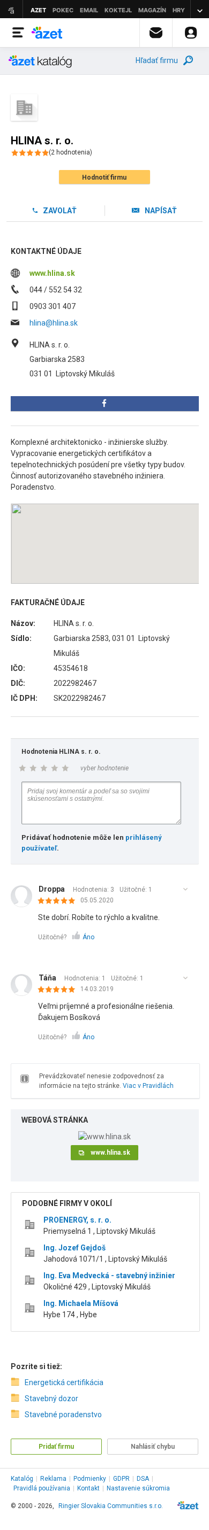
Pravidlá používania (41, 1488)
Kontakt (88, 1488)
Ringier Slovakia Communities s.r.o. (110, 1506)
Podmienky (89, 1478)
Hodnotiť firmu (104, 177)
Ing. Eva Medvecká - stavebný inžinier (109, 1275)
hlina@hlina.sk (53, 323)
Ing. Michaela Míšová (80, 1303)
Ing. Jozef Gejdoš (74, 1247)
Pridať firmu (56, 1446)
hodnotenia (70, 152)
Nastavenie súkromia (138, 1488)
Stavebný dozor (51, 1398)
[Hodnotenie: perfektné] (59, 901)
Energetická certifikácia (64, 1382)
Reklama (53, 1478)
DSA (143, 1478)
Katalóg (22, 1478)
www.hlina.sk (52, 273)
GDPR (121, 1478)
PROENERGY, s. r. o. (77, 1220)
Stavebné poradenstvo (63, 1414)
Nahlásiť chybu (153, 1446)
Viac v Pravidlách (148, 1085)
